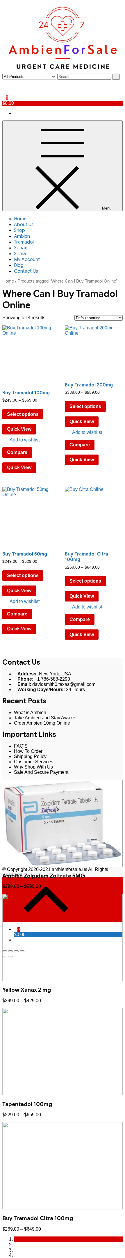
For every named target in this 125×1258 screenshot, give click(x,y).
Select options (23, 414)
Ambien (22, 236)
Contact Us (26, 271)
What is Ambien (30, 712)
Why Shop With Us (33, 766)
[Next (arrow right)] (10, 956)
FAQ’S (21, 746)
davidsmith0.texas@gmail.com (63, 684)
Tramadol (24, 242)
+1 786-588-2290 (52, 679)
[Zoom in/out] (22, 951)
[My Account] (4, 82)
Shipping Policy (30, 756)
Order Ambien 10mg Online (42, 723)
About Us (24, 225)
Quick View (19, 429)
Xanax (20, 248)
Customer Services (33, 761)
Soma (20, 254)
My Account (27, 259)
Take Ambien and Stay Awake (44, 717)
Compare (17, 452)
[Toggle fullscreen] (16, 951)
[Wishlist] (4, 87)
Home (20, 219)
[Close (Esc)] (4, 951)
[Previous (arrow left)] (4, 956)
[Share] (10, 951)
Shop (19, 230)
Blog (19, 265)
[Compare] (4, 92)
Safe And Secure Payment (41, 772)
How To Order (28, 751)
